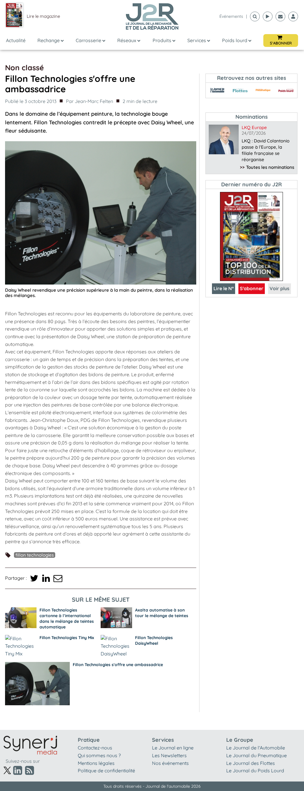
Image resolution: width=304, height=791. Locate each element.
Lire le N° (223, 288)
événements (231, 16)
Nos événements (170, 763)
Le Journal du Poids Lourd (255, 770)
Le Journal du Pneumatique (256, 755)
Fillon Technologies (34, 555)
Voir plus (279, 288)
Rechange (48, 40)
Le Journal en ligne (173, 748)
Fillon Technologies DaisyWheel (154, 640)
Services (196, 40)
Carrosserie (88, 40)
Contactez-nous (95, 748)
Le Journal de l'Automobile (255, 748)
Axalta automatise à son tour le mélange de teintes (161, 612)
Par (89, 101)
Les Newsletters (169, 755)
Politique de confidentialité (106, 770)
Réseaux (126, 40)
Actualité (16, 40)
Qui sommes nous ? (99, 755)
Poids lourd (234, 40)
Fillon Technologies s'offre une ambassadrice (118, 664)
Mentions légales (96, 763)
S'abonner (251, 288)
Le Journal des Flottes (250, 763)
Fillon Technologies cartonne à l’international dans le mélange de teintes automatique (66, 618)
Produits (162, 40)
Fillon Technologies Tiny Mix (66, 637)
